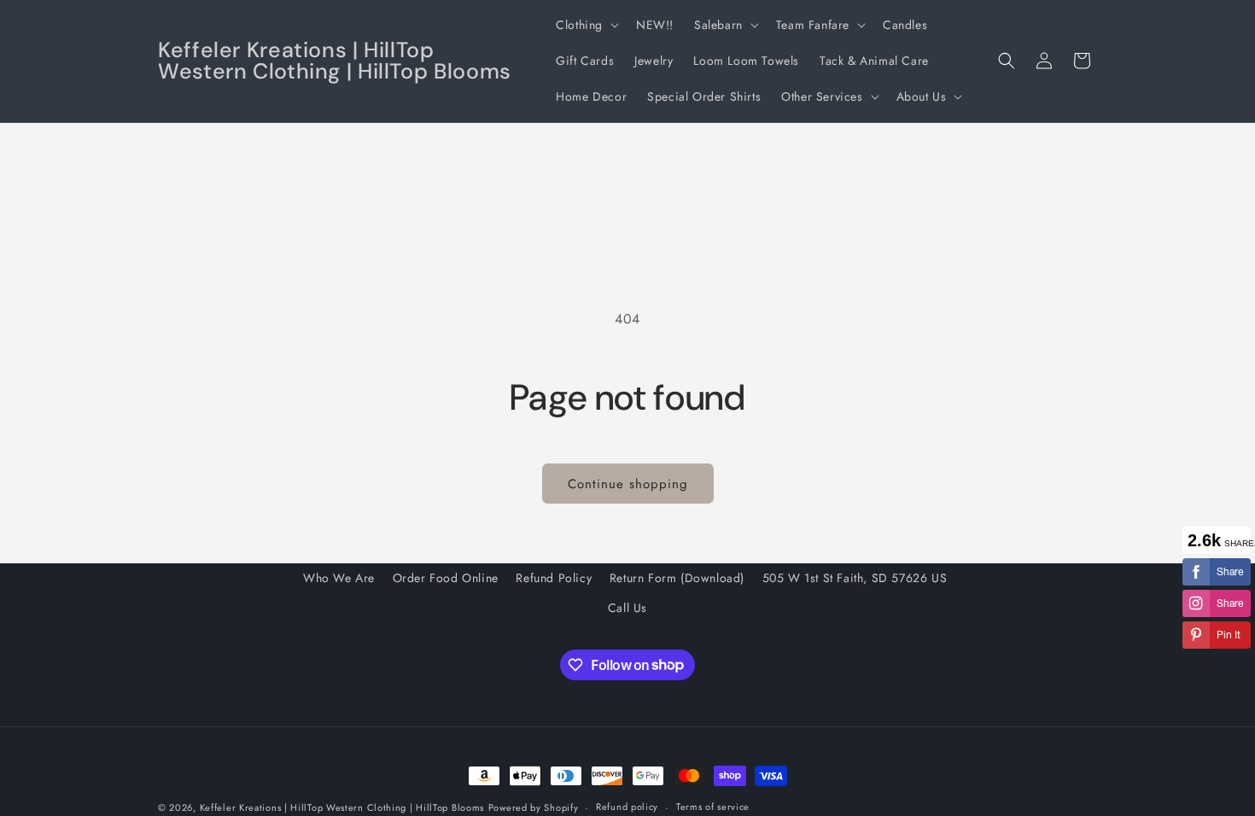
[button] (586, 25)
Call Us (627, 607)
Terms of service (713, 806)
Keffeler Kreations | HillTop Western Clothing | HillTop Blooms (342, 807)
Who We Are (339, 577)
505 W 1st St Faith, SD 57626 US (855, 577)
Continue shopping (628, 484)
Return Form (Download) (677, 577)
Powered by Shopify (533, 807)
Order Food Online (446, 577)
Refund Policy (554, 577)
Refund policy (627, 806)
